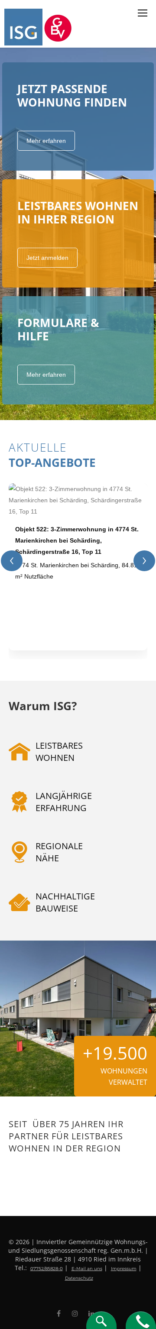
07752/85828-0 (46, 1268)
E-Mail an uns (87, 1268)
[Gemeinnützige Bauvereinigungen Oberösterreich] (59, 27)
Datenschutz (79, 1278)
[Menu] (142, 13)
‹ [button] (12, 560)
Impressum (123, 1268)
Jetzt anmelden (47, 257)
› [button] (144, 560)
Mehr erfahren (46, 140)
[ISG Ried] (24, 27)
